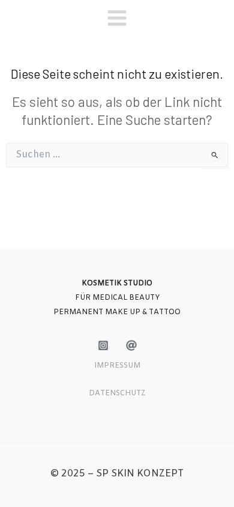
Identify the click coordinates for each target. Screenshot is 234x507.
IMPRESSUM (117, 366)
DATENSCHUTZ (117, 393)
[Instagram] (103, 345)
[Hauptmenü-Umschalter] (117, 18)
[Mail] (131, 345)
